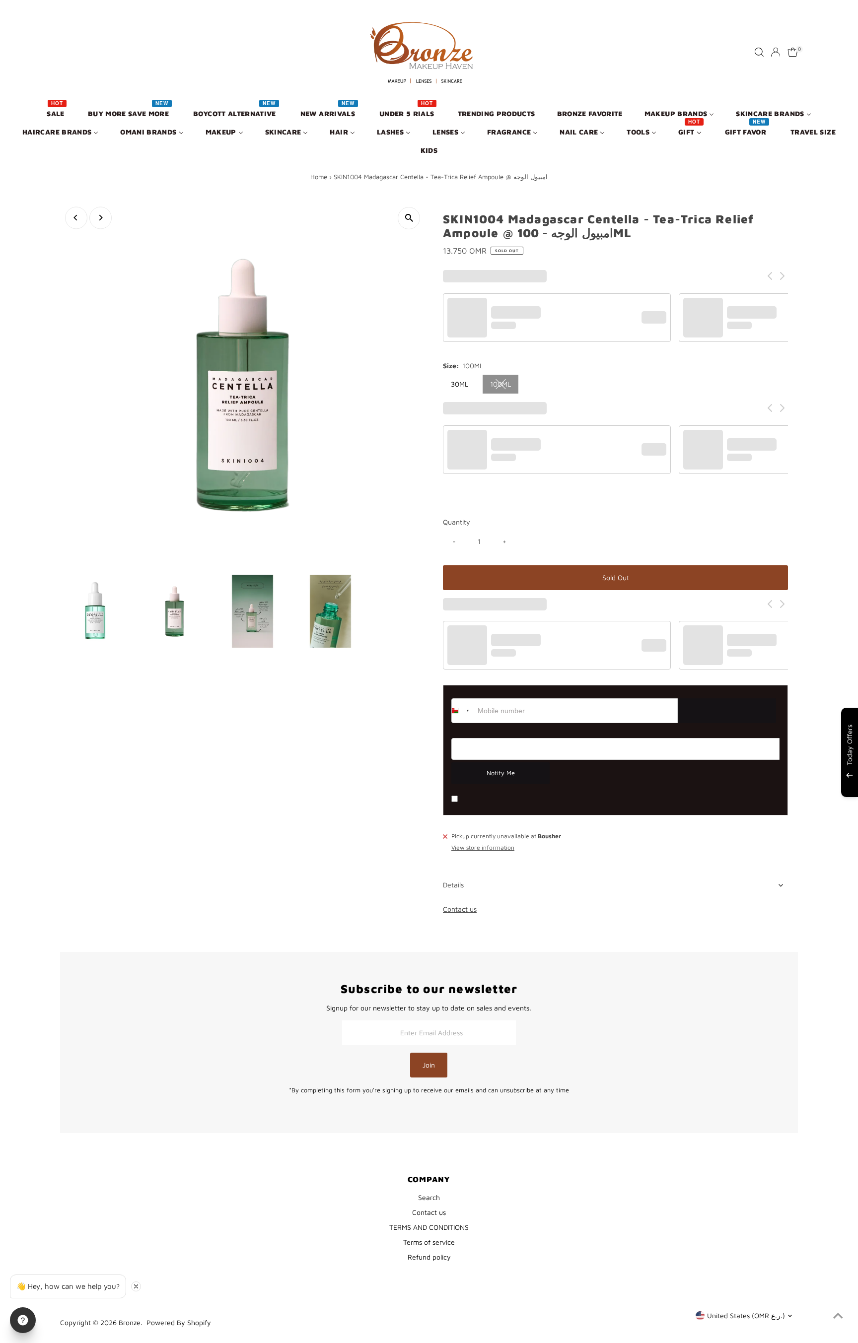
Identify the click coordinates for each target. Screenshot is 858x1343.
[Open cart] (792, 52)
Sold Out (615, 577)
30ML (459, 384)
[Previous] (76, 217)
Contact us (460, 909)
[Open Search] (759, 52)
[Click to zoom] (409, 218)
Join (429, 1065)
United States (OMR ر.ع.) (746, 1315)
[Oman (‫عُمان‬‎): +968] (463, 711)
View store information (482, 848)
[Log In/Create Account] (775, 52)
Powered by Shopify (178, 1322)
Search (429, 1197)
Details (453, 884)
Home (318, 177)
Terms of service (429, 1242)
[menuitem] (56, 113)
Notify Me (501, 773)
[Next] (100, 217)
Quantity (456, 522)
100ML (504, 386)
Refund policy (429, 1257)
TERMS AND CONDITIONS (429, 1227)
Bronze (130, 1322)
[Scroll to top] (838, 1316)
